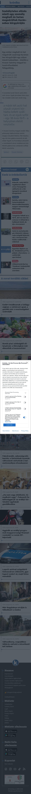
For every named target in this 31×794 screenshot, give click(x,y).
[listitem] (15, 393)
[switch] (24, 397)
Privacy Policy (24, 430)
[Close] (27, 363)
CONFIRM (9, 425)
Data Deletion (6, 430)
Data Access (15, 430)
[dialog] (15, 397)
